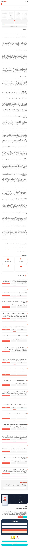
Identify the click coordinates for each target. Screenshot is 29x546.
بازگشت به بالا (14, 541)
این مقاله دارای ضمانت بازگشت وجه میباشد (14, 26)
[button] (14, 20)
